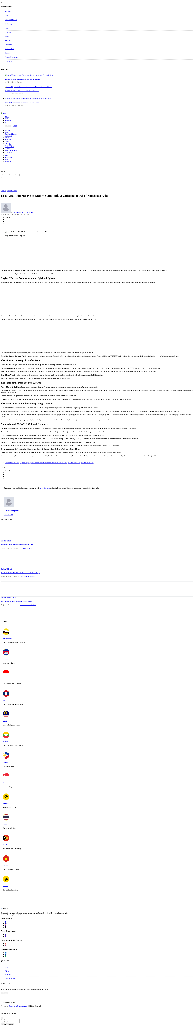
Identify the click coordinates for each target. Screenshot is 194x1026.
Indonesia (5, 679)
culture (38, 463)
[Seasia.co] (4, 113)
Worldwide (5, 886)
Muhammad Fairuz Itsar (27, 576)
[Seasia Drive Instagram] (5, 945)
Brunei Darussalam (7, 638)
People (7, 36)
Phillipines (5, 762)
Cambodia (8, 463)
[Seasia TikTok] (5, 927)
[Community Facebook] (5, 954)
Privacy (7, 971)
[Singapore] (6, 779)
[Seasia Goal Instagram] (5, 943)
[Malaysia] (6, 717)
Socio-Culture (9, 49)
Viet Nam (5, 865)
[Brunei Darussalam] (6, 634)
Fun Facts (8, 11)
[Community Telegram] (5, 953)
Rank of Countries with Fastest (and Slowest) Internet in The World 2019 (23, 79)
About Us (8, 974)
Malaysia (5, 721)
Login (15, 126)
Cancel (4, 1024)
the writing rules (45, 488)
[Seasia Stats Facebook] (5, 934)
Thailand (5, 824)
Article (7, 117)
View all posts (8, 515)
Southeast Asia (6, 803)
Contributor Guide (11, 978)
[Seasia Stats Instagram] (5, 936)
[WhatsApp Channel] (5, 956)
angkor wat (23, 463)
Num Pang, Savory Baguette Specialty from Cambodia (16, 601)
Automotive (8, 61)
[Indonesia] (6, 675)
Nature (7, 28)
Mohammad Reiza (26, 548)
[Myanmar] (6, 737)
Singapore (5, 782)
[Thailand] (6, 820)
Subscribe (4, 993)
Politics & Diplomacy (12, 57)
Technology (8, 24)
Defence (7, 53)
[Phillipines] (6, 758)
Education (8, 40)
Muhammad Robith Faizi (28, 605)
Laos (4, 700)
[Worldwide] (6, 882)
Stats (6, 122)
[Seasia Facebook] (5, 922)
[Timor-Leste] (6, 840)
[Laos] (6, 696)
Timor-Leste (6, 844)
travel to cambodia (74, 463)
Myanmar (5, 741)
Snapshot (8, 120)
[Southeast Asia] (6, 799)
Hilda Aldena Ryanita (11, 511)
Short (6, 118)
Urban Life (8, 45)
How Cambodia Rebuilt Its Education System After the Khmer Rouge (20, 573)
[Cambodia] (6, 655)
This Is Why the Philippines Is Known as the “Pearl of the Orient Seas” (22, 91)
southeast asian (51, 463)
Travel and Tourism (11, 20)
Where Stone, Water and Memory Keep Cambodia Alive (17, 544)
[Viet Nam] (6, 861)
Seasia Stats (8, 157)
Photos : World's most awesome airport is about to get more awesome (22, 102)
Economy (8, 32)
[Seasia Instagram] (5, 925)
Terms (7, 967)
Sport (6, 15)
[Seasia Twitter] (5, 923)
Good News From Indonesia (18, 1006)
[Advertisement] (61, 254)
